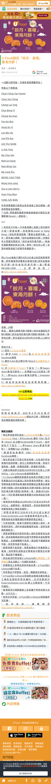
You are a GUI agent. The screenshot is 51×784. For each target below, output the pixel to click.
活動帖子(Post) (17, 368)
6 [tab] (25, 18)
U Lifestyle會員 (18, 350)
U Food (23, 353)
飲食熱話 (17, 743)
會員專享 (12, 68)
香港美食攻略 (9, 749)
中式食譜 (28, 746)
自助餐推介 (8, 760)
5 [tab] (21, 18)
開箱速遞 (39, 743)
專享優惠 (33, 749)
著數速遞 (7, 743)
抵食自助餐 (12, 8)
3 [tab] (27, 14)
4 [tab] (31, 14)
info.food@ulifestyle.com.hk (16, 607)
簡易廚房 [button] (38, 8)
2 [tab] (23, 14)
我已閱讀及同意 (25, 773)
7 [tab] (29, 18)
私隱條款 (40, 558)
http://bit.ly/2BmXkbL (16, 271)
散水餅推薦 (19, 760)
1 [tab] (19, 14)
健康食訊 (28, 743)
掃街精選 (7, 746)
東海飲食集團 (41, 353)
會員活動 (22, 749)
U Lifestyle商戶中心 (12, 752)
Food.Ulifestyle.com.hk (14, 416)
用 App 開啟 (43, 3)
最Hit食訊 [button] (24, 8)
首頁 (3, 68)
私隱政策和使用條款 (30, 766)
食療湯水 (39, 746)
